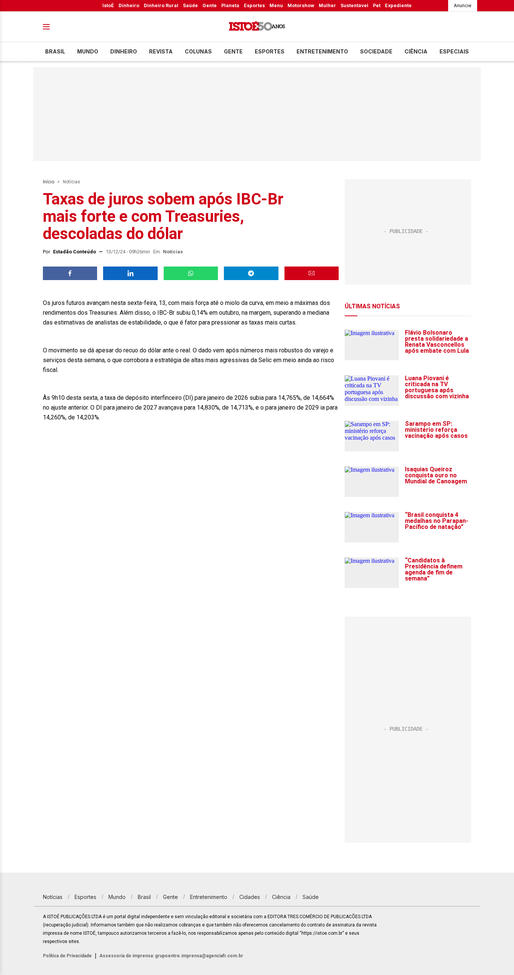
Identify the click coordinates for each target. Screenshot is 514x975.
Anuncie (462, 5)
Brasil (55, 51)
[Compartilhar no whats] (191, 273)
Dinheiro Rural (161, 5)
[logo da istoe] (257, 27)
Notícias (71, 181)
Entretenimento (322, 51)
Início (48, 181)
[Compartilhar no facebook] (70, 273)
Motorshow (300, 5)
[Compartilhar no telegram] (251, 273)
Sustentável (354, 5)
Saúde (190, 5)
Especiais (454, 51)
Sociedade (376, 51)
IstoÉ (108, 5)
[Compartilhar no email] (311, 273)
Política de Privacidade (67, 955)
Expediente (398, 5)
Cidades (249, 897)
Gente (209, 5)
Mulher (327, 5)
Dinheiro (129, 5)
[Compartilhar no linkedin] (130, 273)
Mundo (87, 51)
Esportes (254, 5)
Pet (376, 5)
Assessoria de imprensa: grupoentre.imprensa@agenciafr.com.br (171, 955)
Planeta (230, 5)
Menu (276, 5)
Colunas (198, 51)
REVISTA (161, 51)
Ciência (416, 51)
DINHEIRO (123, 51)
